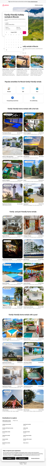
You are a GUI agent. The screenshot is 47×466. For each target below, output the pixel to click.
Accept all (9, 458)
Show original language (32, 1)
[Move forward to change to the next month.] (20, 32)
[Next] (25, 53)
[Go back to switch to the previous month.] (6, 32)
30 (20, 47)
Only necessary (22, 458)
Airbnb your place (39, 5)
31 (6, 49)
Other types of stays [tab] (6, 420)
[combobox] (15, 24)
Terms (25, 463)
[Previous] (21, 53)
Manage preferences (35, 458)
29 (18, 47)
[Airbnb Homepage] (5, 5)
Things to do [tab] (15, 420)
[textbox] (9, 29)
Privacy (21, 463)
